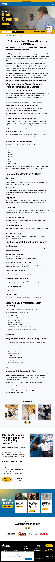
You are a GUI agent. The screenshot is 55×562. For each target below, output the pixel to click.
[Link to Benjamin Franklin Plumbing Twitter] (4, 550)
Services (16, 545)
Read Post (19, 506)
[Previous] (25, 422)
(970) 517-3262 (20, 479)
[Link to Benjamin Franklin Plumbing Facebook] (2, 550)
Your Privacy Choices (50, 556)
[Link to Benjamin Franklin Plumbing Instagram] (8, 550)
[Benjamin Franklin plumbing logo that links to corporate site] (4, 4)
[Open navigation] (53, 4)
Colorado (10, 35)
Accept (29, 558)
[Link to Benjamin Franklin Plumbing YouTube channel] (6, 550)
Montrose (14, 35)
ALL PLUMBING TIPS (7, 506)
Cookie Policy (17, 556)
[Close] (32, 552)
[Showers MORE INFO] (28, 412)
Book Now (5, 24)
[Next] (29, 422)
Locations (6, 35)
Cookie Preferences (11, 556)
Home (2, 35)
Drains (43, 506)
